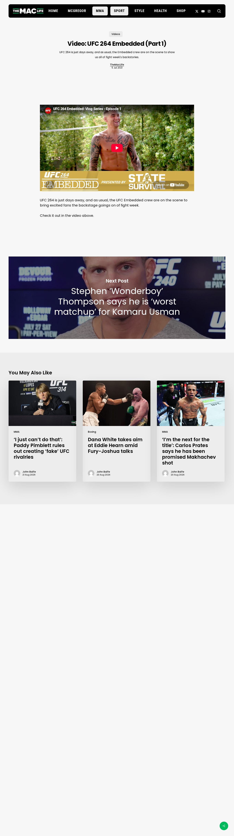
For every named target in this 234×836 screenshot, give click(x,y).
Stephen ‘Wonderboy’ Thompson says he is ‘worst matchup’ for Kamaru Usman (117, 298)
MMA (17, 431)
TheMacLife (117, 64)
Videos (116, 34)
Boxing (92, 431)
